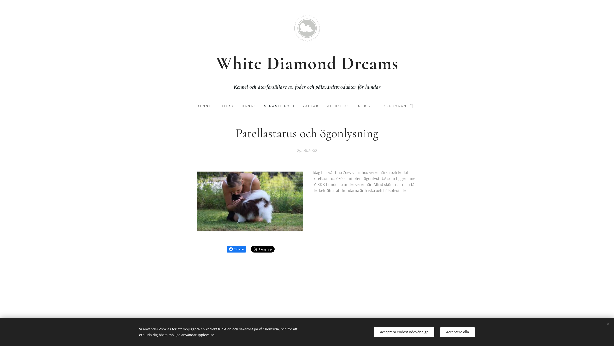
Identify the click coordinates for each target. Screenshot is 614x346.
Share (239, 249)
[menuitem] (207, 106)
